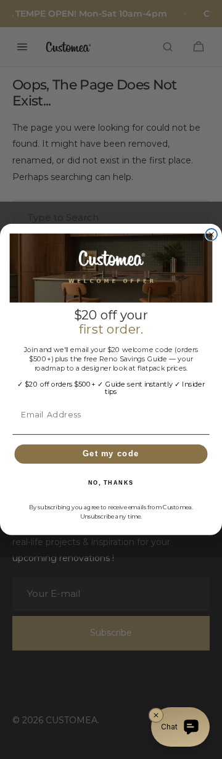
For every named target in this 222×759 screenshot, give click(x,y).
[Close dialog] (211, 234)
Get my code (111, 453)
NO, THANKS (111, 483)
